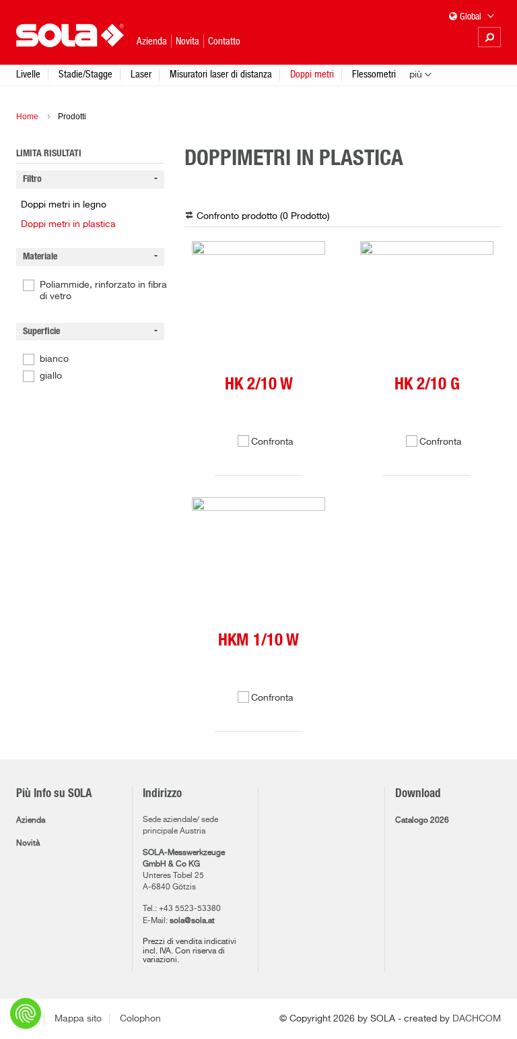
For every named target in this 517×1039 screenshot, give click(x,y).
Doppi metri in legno (63, 205)
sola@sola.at (192, 921)
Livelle (28, 74)
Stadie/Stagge (85, 74)
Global (471, 16)
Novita (187, 40)
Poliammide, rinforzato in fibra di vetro (103, 290)
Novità (28, 844)
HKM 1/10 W (258, 640)
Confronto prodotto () (263, 216)
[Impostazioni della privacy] (25, 1013)
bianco (54, 359)
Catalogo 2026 (422, 821)
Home (27, 116)
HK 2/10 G (427, 384)
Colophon (140, 1019)
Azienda (30, 821)
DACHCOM (476, 1019)
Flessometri (374, 74)
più (415, 75)
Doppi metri (312, 74)
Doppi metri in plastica (68, 224)
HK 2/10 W (259, 384)
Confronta (272, 442)
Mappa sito (78, 1019)
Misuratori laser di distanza (221, 74)
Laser (141, 74)
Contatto (224, 40)
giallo (51, 376)
